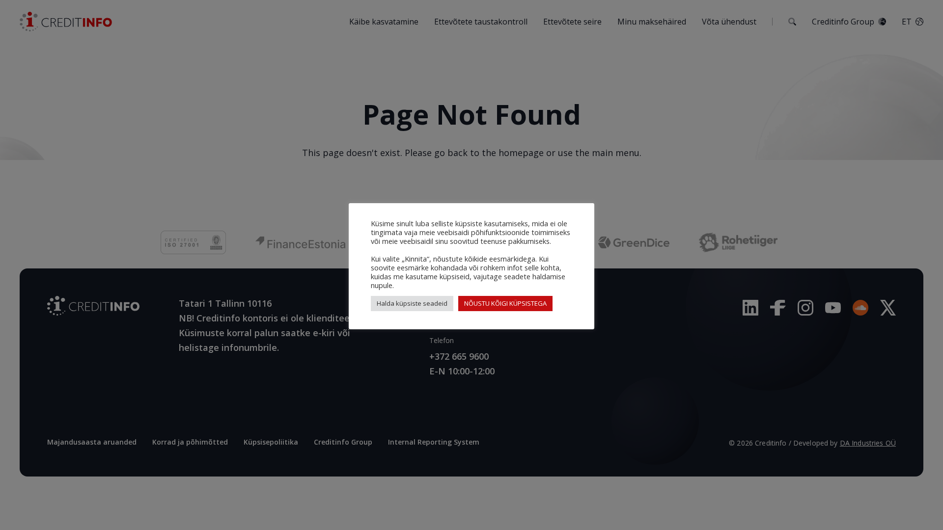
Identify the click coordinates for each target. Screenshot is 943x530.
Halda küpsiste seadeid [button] (412, 303)
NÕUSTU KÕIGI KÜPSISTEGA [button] (505, 303)
